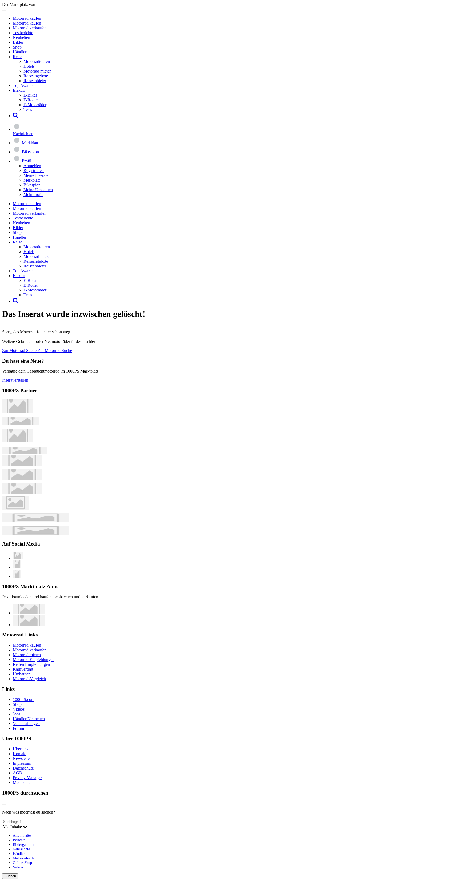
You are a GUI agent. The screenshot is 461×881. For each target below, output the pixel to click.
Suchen (10, 876)
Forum (18, 728)
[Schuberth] (22, 464)
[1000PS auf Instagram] (17, 576)
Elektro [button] (19, 90)
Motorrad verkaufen (29, 28)
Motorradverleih (25, 858)
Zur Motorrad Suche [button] (20, 350)
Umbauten (21, 674)
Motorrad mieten (37, 71)
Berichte (19, 840)
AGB (17, 773)
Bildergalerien (23, 844)
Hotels (28, 66)
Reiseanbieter (34, 80)
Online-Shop (22, 862)
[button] (15, 115)
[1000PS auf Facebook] (17, 567)
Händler (19, 52)
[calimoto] (22, 478)
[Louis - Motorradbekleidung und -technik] (15, 508)
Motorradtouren (36, 61)
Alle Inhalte (22, 835)
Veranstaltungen (26, 723)
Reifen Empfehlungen (31, 664)
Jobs (16, 714)
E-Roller (30, 100)
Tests (27, 109)
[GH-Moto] (24, 452)
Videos (19, 709)
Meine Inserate (35, 175)
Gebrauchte (21, 849)
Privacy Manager (27, 777)
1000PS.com (23, 699)
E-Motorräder (34, 104)
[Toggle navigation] (4, 10)
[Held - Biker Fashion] (17, 441)
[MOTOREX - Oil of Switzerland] (17, 411)
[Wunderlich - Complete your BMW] (35, 533)
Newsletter (22, 758)
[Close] (4, 804)
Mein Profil (33, 194)
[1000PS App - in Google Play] (29, 624)
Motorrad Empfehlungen (33, 659)
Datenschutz (23, 768)
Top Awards (23, 85)
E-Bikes (30, 95)
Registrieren (33, 170)
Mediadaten (23, 782)
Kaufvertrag (23, 669)
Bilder (18, 42)
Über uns (20, 749)
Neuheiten (21, 37)
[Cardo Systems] (22, 493)
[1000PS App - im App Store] (29, 613)
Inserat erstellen (15, 380)
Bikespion (32, 185)
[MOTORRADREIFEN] (20, 424)
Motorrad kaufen (27, 18)
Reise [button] (17, 56)
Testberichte (23, 32)
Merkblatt (31, 180)
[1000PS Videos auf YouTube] (18, 558)
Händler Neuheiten (29, 718)
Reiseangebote (35, 76)
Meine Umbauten (38, 189)
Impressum (22, 763)
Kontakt (19, 753)
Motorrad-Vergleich (29, 678)
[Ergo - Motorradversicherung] (35, 521)
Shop (17, 47)
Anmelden (32, 165)
